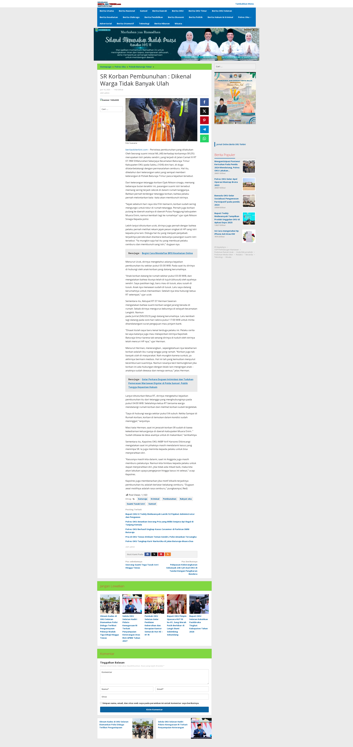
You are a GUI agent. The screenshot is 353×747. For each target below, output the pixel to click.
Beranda (249, 254)
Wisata (228, 257)
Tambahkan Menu (244, 3)
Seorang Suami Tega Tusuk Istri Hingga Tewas (141, 564)
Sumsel (152, 503)
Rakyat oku (186, 498)
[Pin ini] (204, 120)
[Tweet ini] (204, 111)
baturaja (142, 498)
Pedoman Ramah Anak (224, 252)
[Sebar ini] (204, 102)
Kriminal (155, 498)
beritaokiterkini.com (136, 149)
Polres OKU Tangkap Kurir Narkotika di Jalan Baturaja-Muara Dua (159, 541)
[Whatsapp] (204, 138)
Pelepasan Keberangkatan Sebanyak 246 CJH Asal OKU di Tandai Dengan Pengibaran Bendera (181, 567)
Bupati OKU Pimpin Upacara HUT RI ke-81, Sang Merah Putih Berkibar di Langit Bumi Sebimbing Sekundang (176, 625)
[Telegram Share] (204, 129)
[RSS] (168, 554)
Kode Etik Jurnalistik (244, 252)
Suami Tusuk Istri (136, 503)
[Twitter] (154, 554)
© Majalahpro (220, 247)
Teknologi (218, 257)
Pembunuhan (169, 498)
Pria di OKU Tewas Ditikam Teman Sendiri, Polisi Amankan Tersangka (160, 536)
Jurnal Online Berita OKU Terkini (231, 144)
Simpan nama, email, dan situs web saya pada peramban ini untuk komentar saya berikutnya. (150, 703)
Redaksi (239, 254)
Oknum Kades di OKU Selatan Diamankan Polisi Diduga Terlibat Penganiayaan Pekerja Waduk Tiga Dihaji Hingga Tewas (113, 727)
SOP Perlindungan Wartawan (226, 249)
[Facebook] (148, 554)
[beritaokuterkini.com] (109, 4)
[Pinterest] (161, 554)
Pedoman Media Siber (223, 254)
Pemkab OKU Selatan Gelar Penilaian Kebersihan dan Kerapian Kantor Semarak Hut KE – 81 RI (154, 625)
